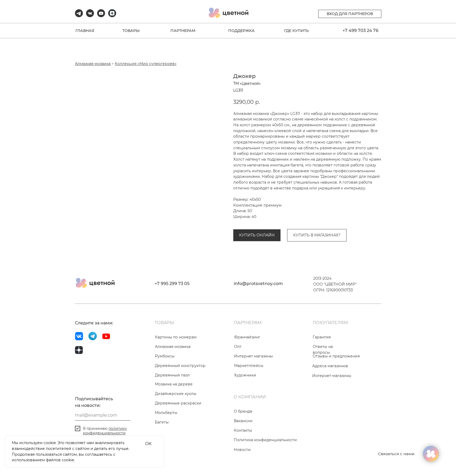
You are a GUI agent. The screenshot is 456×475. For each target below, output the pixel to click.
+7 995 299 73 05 (172, 283)
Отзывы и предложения (336, 356)
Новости (242, 449)
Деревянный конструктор (180, 365)
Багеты (162, 422)
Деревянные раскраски (178, 403)
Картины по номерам (176, 337)
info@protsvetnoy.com (258, 283)
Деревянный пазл (172, 375)
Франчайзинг (247, 337)
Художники (245, 375)
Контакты (243, 430)
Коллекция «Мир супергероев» (146, 63)
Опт (237, 346)
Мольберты (166, 412)
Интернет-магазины (331, 375)
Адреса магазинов (330, 366)
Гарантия (322, 337)
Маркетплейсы (248, 365)
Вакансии (243, 420)
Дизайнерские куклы (175, 393)
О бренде (243, 411)
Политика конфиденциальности (265, 439)
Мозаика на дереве (174, 384)
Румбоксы (164, 356)
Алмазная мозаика (93, 63)
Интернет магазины (253, 356)
